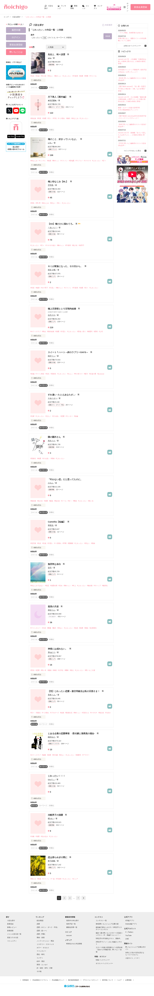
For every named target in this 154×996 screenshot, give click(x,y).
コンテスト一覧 (101, 920)
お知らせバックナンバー (132, 46)
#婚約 (68, 118)
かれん (50, 483)
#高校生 (53, 374)
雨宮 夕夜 (52, 270)
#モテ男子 (44, 288)
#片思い (52, 288)
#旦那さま (85, 713)
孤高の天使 (53, 606)
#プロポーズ (54, 713)
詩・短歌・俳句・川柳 (44, 968)
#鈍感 (49, 161)
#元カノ (48, 416)
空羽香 (50, 185)
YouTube (128, 935)
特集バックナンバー (103, 960)
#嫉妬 (51, 501)
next (83, 898)
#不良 (55, 118)
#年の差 (43, 76)
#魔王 (54, 628)
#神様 (55, 670)
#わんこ (70, 374)
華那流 (50, 525)
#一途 (53, 879)
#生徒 (38, 76)
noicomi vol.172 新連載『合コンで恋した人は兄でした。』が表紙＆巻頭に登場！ (132, 135)
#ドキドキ (87, 161)
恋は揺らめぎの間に (58, 857)
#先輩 (32, 416)
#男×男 (38, 203)
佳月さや (51, 315)
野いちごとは (16, 52)
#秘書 (44, 755)
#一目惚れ (57, 543)
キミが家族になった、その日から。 (65, 266)
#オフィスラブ (35, 331)
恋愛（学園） (41, 934)
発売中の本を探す (72, 920)
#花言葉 (33, 543)
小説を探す (11, 920)
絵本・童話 (41, 961)
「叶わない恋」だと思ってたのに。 (65, 479)
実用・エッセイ (42, 965)
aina (49, 58)
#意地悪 (71, 161)
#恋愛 (62, 416)
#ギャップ (97, 585)
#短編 (76, 416)
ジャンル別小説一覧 (14, 934)
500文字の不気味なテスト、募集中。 (109, 938)
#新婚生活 (68, 713)
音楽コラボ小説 (12, 937)
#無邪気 (105, 585)
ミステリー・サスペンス (45, 944)
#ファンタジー (35, 628)
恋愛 (38, 924)
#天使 (44, 628)
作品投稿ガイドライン (40, 980)
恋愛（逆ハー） (42, 931)
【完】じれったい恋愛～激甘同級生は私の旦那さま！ (74, 691)
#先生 (32, 76)
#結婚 (62, 713)
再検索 (107, 36)
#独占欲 (57, 501)
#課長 (96, 331)
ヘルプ (119, 980)
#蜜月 (86, 374)
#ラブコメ (79, 161)
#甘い (59, 203)
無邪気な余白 (54, 564)
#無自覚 (33, 501)
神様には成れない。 (58, 649)
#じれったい (67, 76)
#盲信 (32, 670)
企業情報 (128, 980)
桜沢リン (51, 356)
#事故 (75, 501)
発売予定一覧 (71, 924)
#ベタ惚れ (61, 118)
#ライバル (93, 76)
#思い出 (90, 501)
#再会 (44, 331)
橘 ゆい (51, 818)
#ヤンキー (69, 416)
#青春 (53, 458)
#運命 (86, 628)
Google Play (20, 136)
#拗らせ (33, 879)
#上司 (101, 331)
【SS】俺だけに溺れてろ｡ (61, 224)
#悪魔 (49, 628)
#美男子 (81, 245)
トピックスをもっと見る (132, 151)
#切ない (50, 76)
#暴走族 (33, 118)
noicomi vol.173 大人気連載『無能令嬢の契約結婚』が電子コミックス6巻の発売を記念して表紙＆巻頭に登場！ (132, 99)
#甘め (60, 585)
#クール (64, 501)
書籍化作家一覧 (71, 927)
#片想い (50, 543)
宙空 (49, 568)
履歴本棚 (16, 30)
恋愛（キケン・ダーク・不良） (48, 927)
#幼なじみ (74, 118)
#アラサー (85, 755)
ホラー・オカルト (43, 948)
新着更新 (10, 931)
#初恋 (47, 585)
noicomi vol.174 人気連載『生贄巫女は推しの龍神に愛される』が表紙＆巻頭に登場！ (132, 61)
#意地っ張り (81, 331)
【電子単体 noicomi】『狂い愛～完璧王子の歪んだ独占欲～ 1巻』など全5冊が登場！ (132, 89)
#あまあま (100, 374)
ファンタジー (41, 951)
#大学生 (60, 670)
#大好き (108, 713)
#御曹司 (90, 331)
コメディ (40, 958)
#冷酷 (32, 836)
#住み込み (44, 836)
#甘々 (49, 118)
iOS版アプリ (129, 920)
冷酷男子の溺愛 (56, 815)
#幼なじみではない (37, 585)
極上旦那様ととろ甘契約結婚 (62, 308)
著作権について (107, 980)
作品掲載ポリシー (58, 980)
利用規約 (25, 980)
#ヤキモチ (93, 713)
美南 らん (52, 695)
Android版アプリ (131, 924)
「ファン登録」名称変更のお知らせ (130, 33)
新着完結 (10, 924)
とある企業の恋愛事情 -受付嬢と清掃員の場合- (71, 733)
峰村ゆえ (51, 737)
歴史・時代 (41, 954)
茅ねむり (51, 652)
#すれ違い (55, 416)
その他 (39, 971)
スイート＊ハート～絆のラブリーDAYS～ (68, 352)
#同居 (39, 118)
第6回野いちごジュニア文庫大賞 (107, 924)
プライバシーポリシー (90, 980)
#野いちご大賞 (90, 670)
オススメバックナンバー (104, 963)
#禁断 (86, 76)
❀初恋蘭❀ (52, 100)
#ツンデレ (42, 161)
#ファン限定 (40, 374)
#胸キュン (57, 76)
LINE (127, 939)
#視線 (93, 543)
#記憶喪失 (93, 628)
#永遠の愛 (92, 374)
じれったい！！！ (56, 776)
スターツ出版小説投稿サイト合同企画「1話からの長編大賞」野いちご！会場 (109, 949)
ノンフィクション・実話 (45, 941)
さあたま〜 (52, 398)
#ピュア (75, 879)
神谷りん (51, 610)
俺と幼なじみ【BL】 (58, 181)
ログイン (127, 7)
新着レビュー (12, 927)
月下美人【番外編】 (58, 97)
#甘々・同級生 (35, 713)
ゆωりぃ (51, 779)
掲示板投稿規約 (73, 980)
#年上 (74, 585)
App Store (11, 136)
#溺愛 (44, 118)
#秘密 (38, 288)
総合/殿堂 (40, 920)
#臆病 (49, 670)
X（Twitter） (129, 932)
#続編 (32, 374)
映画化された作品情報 (74, 944)
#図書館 (70, 543)
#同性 (32, 203)
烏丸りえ (51, 441)
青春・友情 (41, 937)
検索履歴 (108, 25)
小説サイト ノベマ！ (132, 958)
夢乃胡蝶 (51, 861)
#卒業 (65, 543)
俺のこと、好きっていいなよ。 (63, 139)
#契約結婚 (50, 331)
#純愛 (81, 76)
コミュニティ (12, 941)
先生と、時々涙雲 (57, 54)
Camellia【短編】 (57, 522)
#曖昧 (67, 670)
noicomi (69, 935)
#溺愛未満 (53, 585)
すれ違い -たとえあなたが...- (62, 394)
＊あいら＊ (52, 228)
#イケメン (64, 161)
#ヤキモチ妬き (50, 245)
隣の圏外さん (54, 437)
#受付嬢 (55, 755)
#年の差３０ (78, 374)
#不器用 (75, 76)
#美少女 (74, 245)
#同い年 (43, 670)
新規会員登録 (140, 7)
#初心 (72, 670)
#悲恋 (76, 628)
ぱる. (50, 143)
